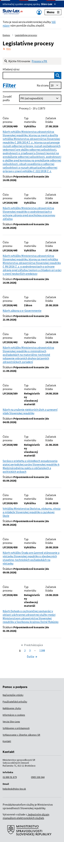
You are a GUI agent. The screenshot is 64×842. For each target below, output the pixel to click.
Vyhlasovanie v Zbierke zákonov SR (21, 734)
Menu (50, 12)
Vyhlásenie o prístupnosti (16, 728)
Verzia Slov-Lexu (11, 721)
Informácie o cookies (14, 714)
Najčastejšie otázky (13, 695)
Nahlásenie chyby (12, 708)
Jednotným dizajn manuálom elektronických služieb (26, 816)
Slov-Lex (46, 4)
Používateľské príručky (15, 701)
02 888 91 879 (10, 777)
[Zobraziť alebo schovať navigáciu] (39, 12)
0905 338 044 (37, 777)
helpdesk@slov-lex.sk (14, 788)
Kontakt (7, 741)
